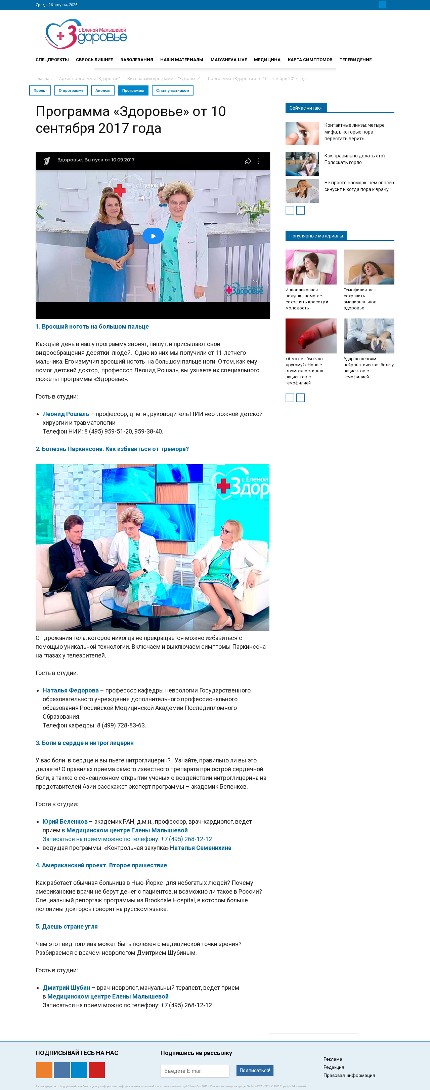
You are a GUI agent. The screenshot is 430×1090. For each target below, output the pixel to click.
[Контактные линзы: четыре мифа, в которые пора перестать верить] (302, 133)
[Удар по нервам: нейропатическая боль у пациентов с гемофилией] (369, 335)
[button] (386, 57)
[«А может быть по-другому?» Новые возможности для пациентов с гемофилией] (311, 335)
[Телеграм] (382, 4)
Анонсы (102, 90)
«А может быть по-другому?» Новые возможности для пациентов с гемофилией (305, 370)
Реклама (333, 1059)
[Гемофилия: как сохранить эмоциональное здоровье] (369, 267)
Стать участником (172, 90)
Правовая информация (349, 1075)
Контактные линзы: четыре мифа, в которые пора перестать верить (355, 131)
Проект (40, 90)
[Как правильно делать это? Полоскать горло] (302, 164)
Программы (133, 90)
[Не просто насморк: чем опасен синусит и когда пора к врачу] (302, 191)
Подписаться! (255, 1070)
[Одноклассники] (366, 4)
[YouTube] (390, 4)
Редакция (334, 1067)
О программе (71, 90)
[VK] (374, 4)
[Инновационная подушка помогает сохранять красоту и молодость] (311, 267)
